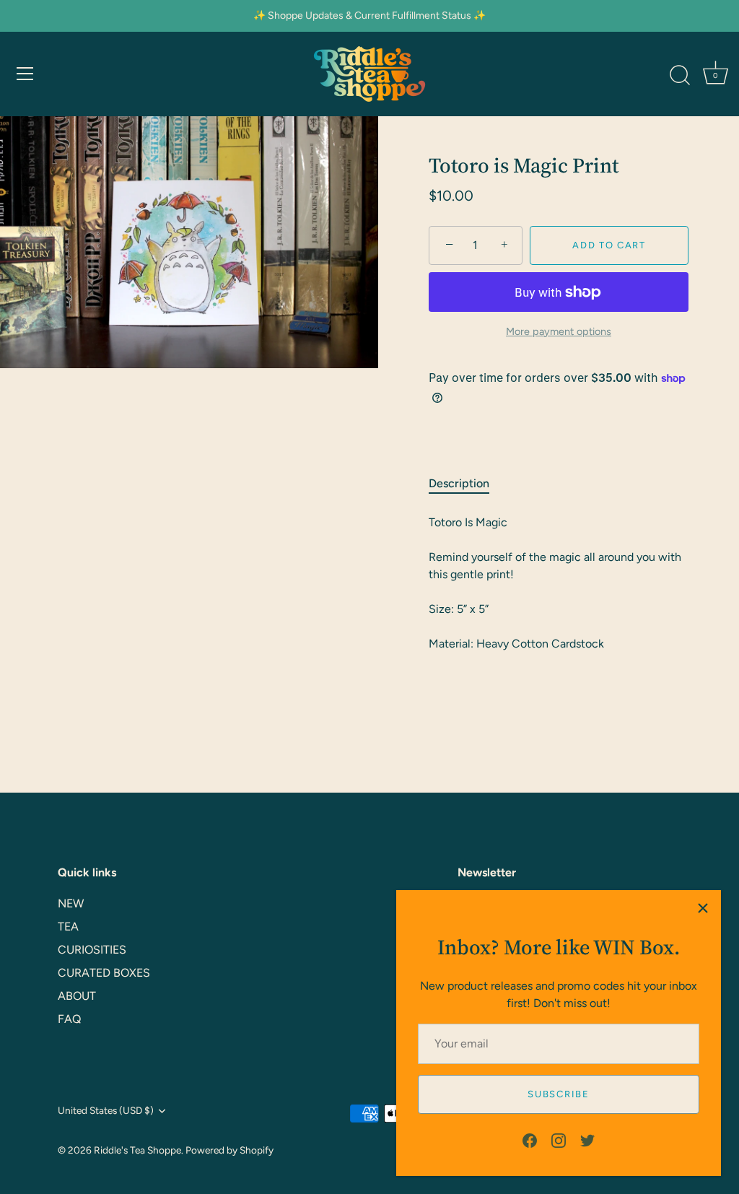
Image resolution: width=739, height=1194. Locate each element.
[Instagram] (558, 1139)
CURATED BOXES (104, 973)
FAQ (69, 1019)
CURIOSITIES (92, 949)
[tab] (466, 483)
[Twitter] (587, 1139)
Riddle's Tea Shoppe (137, 1150)
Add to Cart (609, 245)
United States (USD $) (106, 1110)
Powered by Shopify (229, 1150)
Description (459, 483)
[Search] (680, 76)
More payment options (558, 331)
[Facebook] (529, 1139)
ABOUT (77, 996)
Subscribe (558, 1094)
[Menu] (25, 74)
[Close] (703, 908)
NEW (71, 903)
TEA (68, 926)
